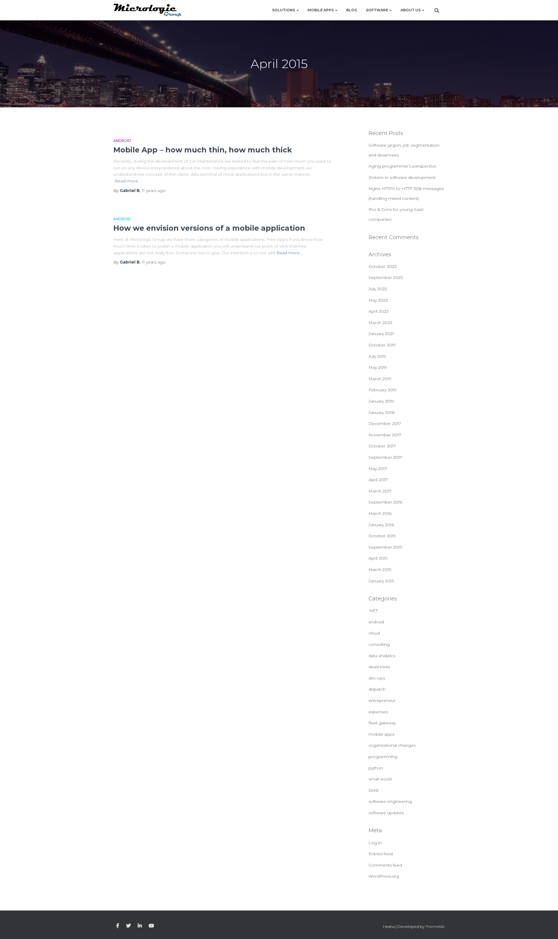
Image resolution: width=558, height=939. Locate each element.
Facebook (117, 926)
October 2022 (383, 266)
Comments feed (385, 865)
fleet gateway (382, 722)
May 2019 (378, 367)
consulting (379, 644)
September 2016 (385, 502)
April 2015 (378, 558)
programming (383, 756)
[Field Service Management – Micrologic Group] (147, 10)
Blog (351, 10)
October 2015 (382, 535)
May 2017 (378, 468)
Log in (375, 842)
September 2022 (386, 277)
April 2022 (379, 311)
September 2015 (385, 547)
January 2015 (381, 581)
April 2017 (378, 479)
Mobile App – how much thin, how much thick (202, 149)
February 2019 (383, 389)
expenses (378, 711)
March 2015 (380, 569)
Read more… (128, 181)
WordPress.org (384, 876)
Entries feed (381, 853)
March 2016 (380, 513)
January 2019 (381, 401)
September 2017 (385, 457)
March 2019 (380, 378)
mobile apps (381, 734)
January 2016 (381, 524)
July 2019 (377, 356)
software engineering (390, 801)
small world (380, 779)
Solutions (284, 10)
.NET (373, 610)
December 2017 (385, 423)
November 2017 (385, 435)
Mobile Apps (321, 10)
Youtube (151, 926)
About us (410, 10)
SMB (373, 790)
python (376, 768)
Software (377, 10)
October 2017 (382, 446)
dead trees (379, 666)
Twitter (128, 926)
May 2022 (378, 300)
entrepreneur (382, 700)
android (122, 140)
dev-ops (377, 678)
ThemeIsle (435, 926)
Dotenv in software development (402, 177)
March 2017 (380, 491)
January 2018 (382, 412)
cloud (374, 633)
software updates (386, 812)
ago (154, 190)
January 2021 (381, 333)
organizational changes (392, 745)
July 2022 (378, 288)
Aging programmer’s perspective (402, 166)
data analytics (382, 655)
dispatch (377, 689)
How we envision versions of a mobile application (209, 228)
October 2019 (382, 345)
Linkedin (140, 926)
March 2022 (380, 322)
